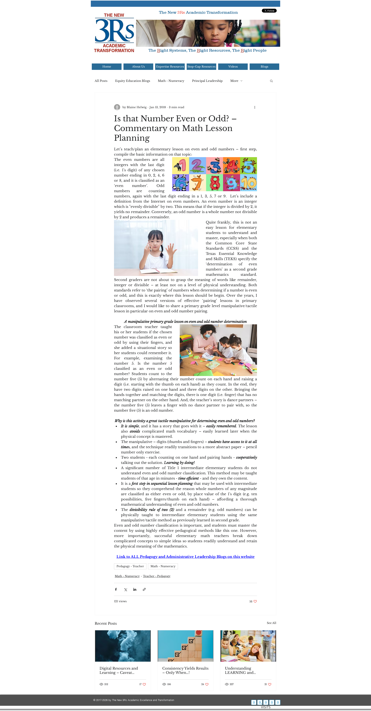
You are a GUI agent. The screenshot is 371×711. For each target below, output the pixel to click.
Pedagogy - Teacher (130, 566)
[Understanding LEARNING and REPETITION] (248, 646)
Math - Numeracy (171, 81)
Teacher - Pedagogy (156, 576)
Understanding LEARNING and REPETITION (239, 670)
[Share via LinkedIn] (135, 589)
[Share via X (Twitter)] (125, 589)
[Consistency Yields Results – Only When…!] (186, 646)
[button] (271, 80)
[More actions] (254, 107)
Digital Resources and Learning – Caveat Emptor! (119, 670)
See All (271, 623)
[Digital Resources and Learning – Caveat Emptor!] (123, 646)
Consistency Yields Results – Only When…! (185, 670)
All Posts (101, 81)
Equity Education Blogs (132, 81)
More (234, 81)
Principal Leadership (207, 81)
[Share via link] (144, 589)
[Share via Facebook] (116, 589)
